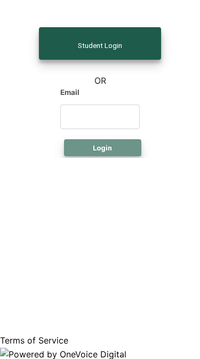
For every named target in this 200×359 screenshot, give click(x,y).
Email (69, 92)
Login (102, 147)
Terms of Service (35, 340)
